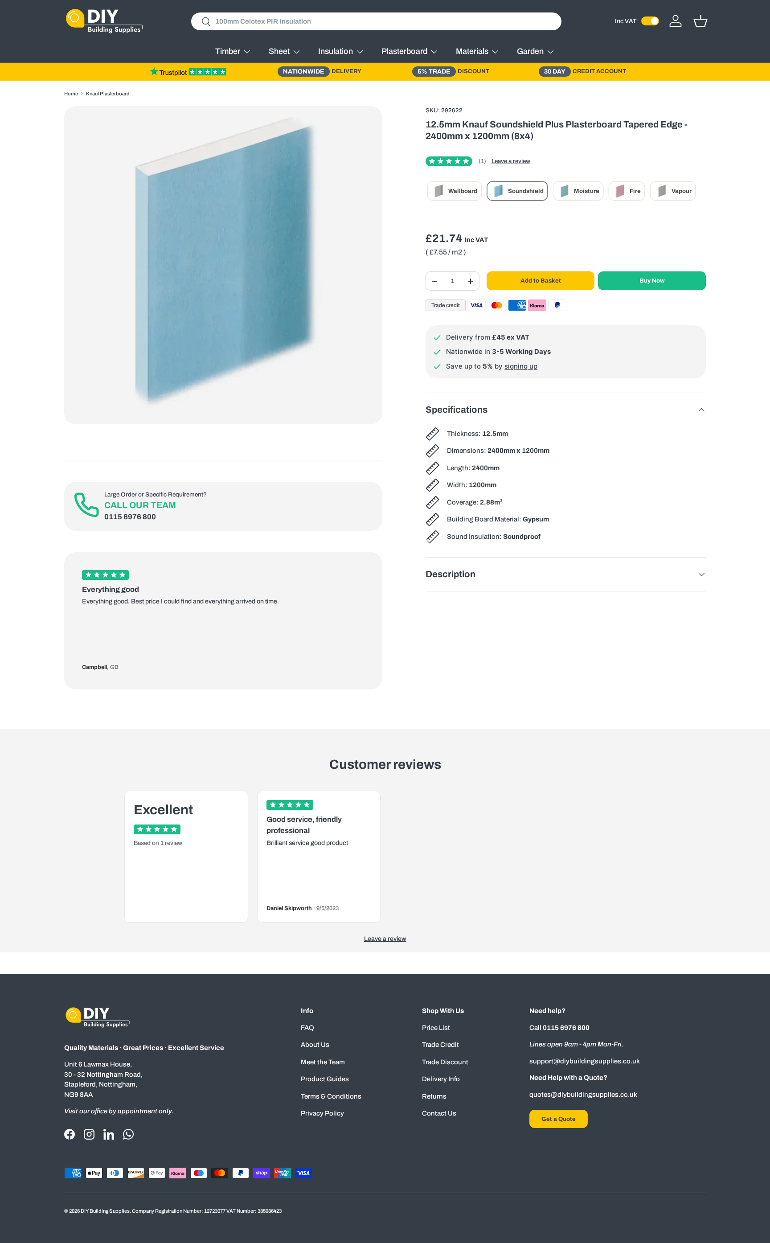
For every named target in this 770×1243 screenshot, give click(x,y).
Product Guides (325, 1079)
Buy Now (652, 280)
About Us (315, 1044)
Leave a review (510, 161)
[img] (456, 161)
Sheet (279, 51)
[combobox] (376, 21)
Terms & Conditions (331, 1096)
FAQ (307, 1027)
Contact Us (439, 1113)
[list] (223, 265)
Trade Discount (445, 1062)
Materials (472, 51)
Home (71, 93)
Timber (227, 51)
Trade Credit (440, 1044)
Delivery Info (441, 1079)
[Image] (188, 71)
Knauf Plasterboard (108, 93)
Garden (530, 51)
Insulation (335, 51)
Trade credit (445, 305)
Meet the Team (323, 1062)
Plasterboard (404, 51)
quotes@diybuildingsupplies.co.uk (583, 1094)
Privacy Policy (322, 1113)
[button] (700, 21)
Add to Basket (540, 280)
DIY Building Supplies (105, 1211)
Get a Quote (558, 1119)
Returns (434, 1096)
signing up (520, 366)
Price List (436, 1027)
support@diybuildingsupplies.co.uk (584, 1061)
